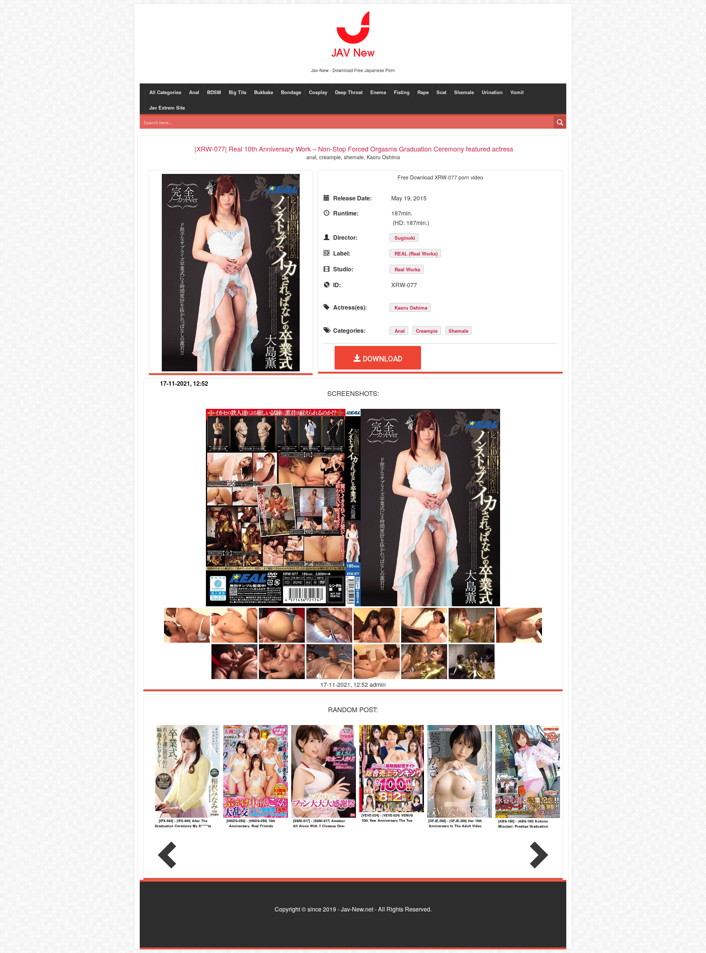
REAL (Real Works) (416, 253)
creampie (427, 330)
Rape (423, 92)
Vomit (517, 92)
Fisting (402, 92)
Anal (194, 92)
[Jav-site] (353, 35)
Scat (441, 92)
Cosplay (318, 92)
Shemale (464, 92)
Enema (378, 92)
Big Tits (237, 92)
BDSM (214, 92)
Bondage (291, 92)
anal (400, 330)
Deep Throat (349, 92)
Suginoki (405, 237)
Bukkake (263, 92)
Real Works (407, 269)
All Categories (165, 92)
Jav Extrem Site (167, 107)
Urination (492, 92)
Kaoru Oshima (411, 307)
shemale (458, 330)
